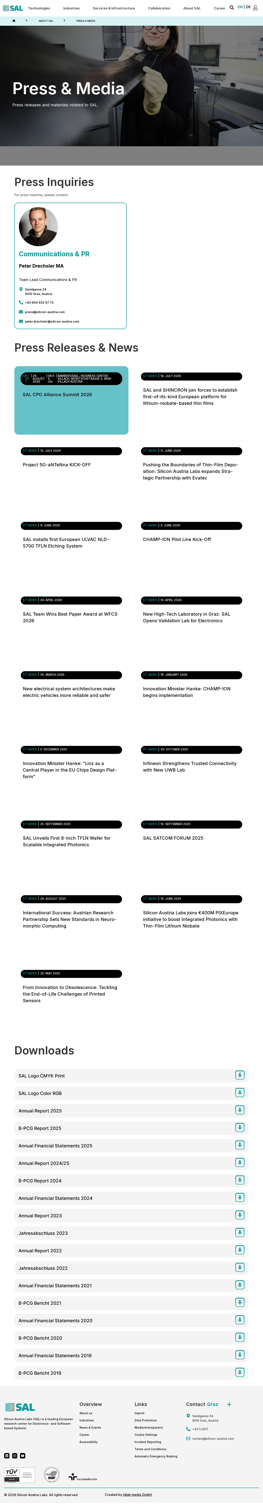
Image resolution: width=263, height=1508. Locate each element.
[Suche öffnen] (232, 7)
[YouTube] (22, 1455)
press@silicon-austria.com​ (45, 312)
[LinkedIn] (6, 1455)
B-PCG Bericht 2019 (39, 1373)
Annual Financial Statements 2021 (55, 1285)
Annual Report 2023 (40, 1215)
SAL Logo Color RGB (40, 1093)
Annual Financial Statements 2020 (55, 1320)
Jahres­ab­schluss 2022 (43, 1268)
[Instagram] (14, 1455)
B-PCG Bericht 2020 (40, 1338)
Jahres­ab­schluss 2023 (43, 1233)
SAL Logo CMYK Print (41, 1075)
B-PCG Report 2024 (39, 1180)
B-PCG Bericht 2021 (39, 1303)
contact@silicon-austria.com (213, 1438)
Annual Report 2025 (40, 1110)
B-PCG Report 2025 (39, 1128)
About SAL (46, 20)
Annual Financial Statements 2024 (55, 1198)
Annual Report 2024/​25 (43, 1163)
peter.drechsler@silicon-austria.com (52, 321)
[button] (39, 8)
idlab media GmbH (137, 1495)
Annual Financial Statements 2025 (55, 1145)
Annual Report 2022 (40, 1250)
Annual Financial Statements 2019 (55, 1355)
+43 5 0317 (200, 1429)
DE (248, 7)
